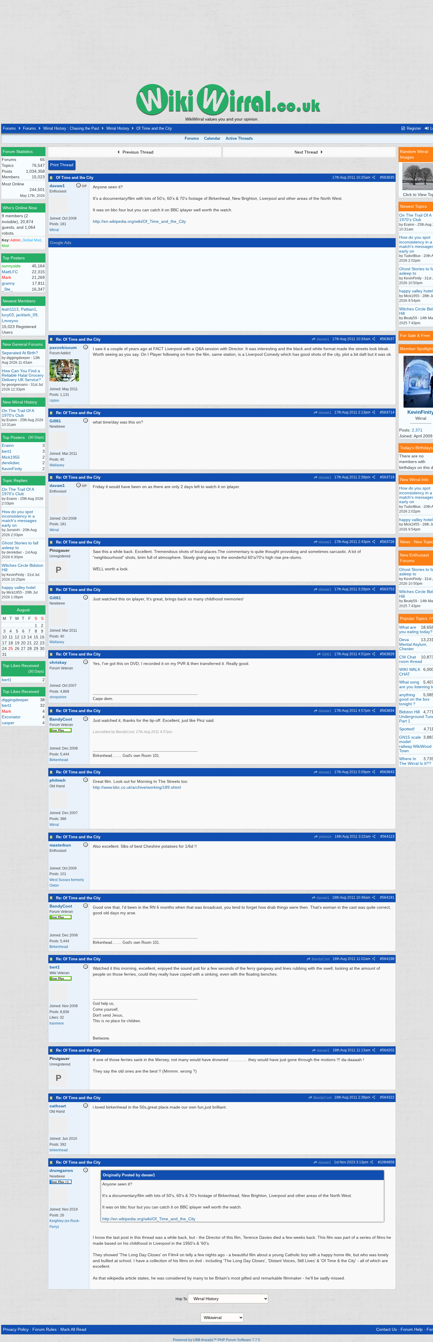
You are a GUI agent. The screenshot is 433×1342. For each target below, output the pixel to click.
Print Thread (61, 164)
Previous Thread (137, 152)
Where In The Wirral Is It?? (415, 760)
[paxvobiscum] (64, 380)
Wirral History (117, 128)
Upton (54, 401)
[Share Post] (373, 177)
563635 (388, 177)
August (23, 609)
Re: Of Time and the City (78, 339)
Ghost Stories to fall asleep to (20, 545)
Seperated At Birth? (20, 352)
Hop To (181, 1299)
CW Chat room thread (410, 659)
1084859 (387, 1162)
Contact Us (386, 1329)
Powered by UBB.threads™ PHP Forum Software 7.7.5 (216, 1340)
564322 (388, 1097)
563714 (388, 412)
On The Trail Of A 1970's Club (18, 412)
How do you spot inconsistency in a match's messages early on (19, 518)
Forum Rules (44, 1329)
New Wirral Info (414, 479)
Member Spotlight (416, 348)
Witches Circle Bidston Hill (22, 567)
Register (413, 128)
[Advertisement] (222, 41)
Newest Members (19, 301)
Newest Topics (413, 206)
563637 (388, 339)
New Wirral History (20, 402)
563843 (388, 772)
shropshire (58, 697)
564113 (388, 836)
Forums (9, 128)
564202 (388, 1050)
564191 (388, 897)
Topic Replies (15, 480)
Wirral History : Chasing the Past (71, 128)
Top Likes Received (21, 665)
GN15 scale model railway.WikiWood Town (415, 744)
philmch (325, 837)
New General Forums (23, 344)
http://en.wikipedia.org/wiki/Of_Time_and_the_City (139, 221)
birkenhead (58, 1150)
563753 (388, 589)
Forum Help (412, 1329)
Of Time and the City (74, 177)
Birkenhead (58, 760)
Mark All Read (73, 1329)
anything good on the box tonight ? (414, 699)
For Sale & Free (415, 335)
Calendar (212, 138)
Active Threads (239, 138)
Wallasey (56, 465)
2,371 (417, 430)
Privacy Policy (16, 1329)
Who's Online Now (20, 207)
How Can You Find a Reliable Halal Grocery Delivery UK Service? (23, 375)
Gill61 (326, 654)
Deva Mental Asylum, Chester (413, 644)
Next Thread (307, 152)
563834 (388, 711)
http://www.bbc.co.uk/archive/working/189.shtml (137, 787)
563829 (388, 654)
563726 (388, 542)
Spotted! (407, 729)
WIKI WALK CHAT (409, 671)
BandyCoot (320, 959)
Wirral (54, 230)
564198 (388, 959)
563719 (388, 477)
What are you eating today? (415, 629)
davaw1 (322, 339)
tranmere (56, 1023)
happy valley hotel (18, 587)
